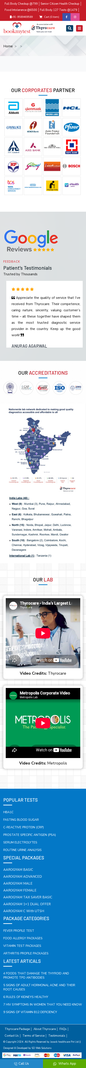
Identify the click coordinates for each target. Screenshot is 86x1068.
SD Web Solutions (41, 1048)
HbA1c (8, 812)
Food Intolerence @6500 (21, 10)
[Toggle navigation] (69, 28)
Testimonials (56, 1036)
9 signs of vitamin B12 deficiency (30, 1012)
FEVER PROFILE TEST (18, 931)
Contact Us (12, 1036)
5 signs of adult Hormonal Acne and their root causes (39, 987)
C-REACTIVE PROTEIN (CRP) (23, 827)
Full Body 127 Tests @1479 (58, 10)
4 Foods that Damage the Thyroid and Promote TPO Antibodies (36, 975)
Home (8, 46)
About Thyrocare (45, 1029)
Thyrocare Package (17, 1029)
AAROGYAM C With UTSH (23, 911)
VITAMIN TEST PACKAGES (22, 946)
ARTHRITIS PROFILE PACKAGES (26, 953)
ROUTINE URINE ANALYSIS (22, 850)
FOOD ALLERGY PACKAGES (23, 938)
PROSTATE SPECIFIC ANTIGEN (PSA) (29, 835)
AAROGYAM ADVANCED (22, 876)
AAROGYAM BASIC (18, 869)
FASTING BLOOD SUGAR (21, 820)
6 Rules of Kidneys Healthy (25, 997)
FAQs (63, 1029)
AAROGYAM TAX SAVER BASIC (27, 897)
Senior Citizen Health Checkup (60, 4)
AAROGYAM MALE (17, 883)
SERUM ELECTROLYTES (20, 842)
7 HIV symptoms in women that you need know (42, 1004)
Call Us (24, 1063)
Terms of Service (33, 1036)
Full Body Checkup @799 (21, 4)
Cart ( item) (51, 17)
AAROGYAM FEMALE (19, 890)
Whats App (67, 1063)
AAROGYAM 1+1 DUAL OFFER (27, 904)
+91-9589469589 (22, 17)
